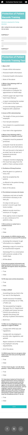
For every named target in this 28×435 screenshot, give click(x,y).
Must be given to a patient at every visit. (12, 173)
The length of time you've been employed (13, 117)
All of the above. (8, 349)
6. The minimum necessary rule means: (12, 192)
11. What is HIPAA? (6, 290)
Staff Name (5, 35)
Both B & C (6, 320)
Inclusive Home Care (14, 2)
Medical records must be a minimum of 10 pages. (11, 211)
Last (3, 46)
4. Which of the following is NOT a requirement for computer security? (11, 135)
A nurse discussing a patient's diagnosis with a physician (12, 108)
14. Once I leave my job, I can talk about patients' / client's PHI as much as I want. (13, 367)
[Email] (20, 429)
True (4, 229)
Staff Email (5, 49)
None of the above (9, 79)
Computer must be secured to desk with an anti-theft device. (13, 146)
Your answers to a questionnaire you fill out (13, 126)
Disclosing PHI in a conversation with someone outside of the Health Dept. (13, 254)
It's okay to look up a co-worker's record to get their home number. (12, 205)
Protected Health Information (13, 76)
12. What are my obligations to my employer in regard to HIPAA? (11, 324)
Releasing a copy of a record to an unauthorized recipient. (13, 247)
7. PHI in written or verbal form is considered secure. (11, 224)
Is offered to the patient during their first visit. (13, 183)
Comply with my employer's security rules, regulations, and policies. (13, 336)
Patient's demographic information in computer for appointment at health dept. (12, 90)
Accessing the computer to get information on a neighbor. (13, 242)
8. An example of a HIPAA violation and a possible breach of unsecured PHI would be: (13, 237)
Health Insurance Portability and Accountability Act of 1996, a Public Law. (13, 301)
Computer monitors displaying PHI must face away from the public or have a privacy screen (13, 162)
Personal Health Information (12, 73)
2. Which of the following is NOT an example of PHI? (11, 84)
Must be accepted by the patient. (11, 178)
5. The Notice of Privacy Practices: (11, 168)
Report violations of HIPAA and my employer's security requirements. (13, 344)
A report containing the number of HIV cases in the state (13, 102)
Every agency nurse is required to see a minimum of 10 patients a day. (13, 218)
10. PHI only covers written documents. (12, 279)
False (4, 232)
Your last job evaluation (11, 122)
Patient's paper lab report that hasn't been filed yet (13, 97)
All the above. (7, 259)
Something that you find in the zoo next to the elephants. (13, 294)
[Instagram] (14, 429)
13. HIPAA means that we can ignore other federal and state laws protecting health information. (13, 354)
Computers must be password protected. (13, 140)
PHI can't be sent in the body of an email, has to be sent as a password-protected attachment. (13, 153)
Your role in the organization (12, 130)
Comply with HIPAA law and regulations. (12, 330)
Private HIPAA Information (11, 69)
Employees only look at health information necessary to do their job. (13, 197)
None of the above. (9, 188)
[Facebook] (7, 429)
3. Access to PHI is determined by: (11, 113)
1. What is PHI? (5, 66)
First (3, 40)
